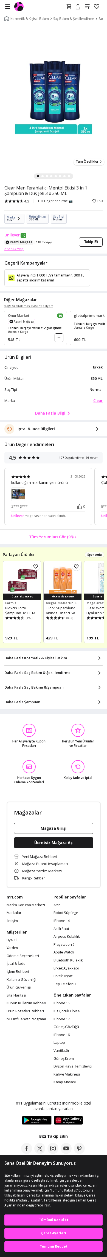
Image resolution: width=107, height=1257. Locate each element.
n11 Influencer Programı (26, 1019)
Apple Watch (64, 952)
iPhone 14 (62, 921)
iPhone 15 (62, 1003)
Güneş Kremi (64, 1058)
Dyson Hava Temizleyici (73, 1066)
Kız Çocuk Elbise (67, 1011)
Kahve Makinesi (67, 1074)
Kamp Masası (65, 1082)
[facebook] (26, 1152)
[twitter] (39, 1152)
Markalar (14, 913)
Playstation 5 (64, 944)
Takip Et (91, 242)
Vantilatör (61, 1050)
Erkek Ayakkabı (66, 968)
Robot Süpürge (66, 913)
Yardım (12, 948)
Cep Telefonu (65, 984)
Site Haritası (16, 995)
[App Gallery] (68, 1120)
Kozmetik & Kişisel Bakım (29, 19)
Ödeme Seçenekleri (23, 956)
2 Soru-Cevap (14, 249)
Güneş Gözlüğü (66, 1027)
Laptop (59, 1042)
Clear (98, 400)
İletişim (12, 921)
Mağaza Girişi (53, 828)
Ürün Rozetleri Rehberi (25, 1011)
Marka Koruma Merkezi (26, 905)
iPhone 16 (62, 1035)
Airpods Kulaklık (67, 936)
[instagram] (52, 1152)
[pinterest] (79, 1152)
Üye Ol (12, 940)
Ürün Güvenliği (19, 987)
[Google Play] (37, 1120)
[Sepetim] (68, 7)
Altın (57, 905)
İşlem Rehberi (18, 971)
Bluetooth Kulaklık (68, 960)
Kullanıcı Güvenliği (21, 979)
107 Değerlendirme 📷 (55, 201)
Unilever (12, 235)
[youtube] (66, 1152)
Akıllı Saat (61, 929)
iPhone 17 (62, 1019)
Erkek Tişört (63, 976)
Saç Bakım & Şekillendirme (73, 19)
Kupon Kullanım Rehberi (26, 1003)
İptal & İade (16, 963)
